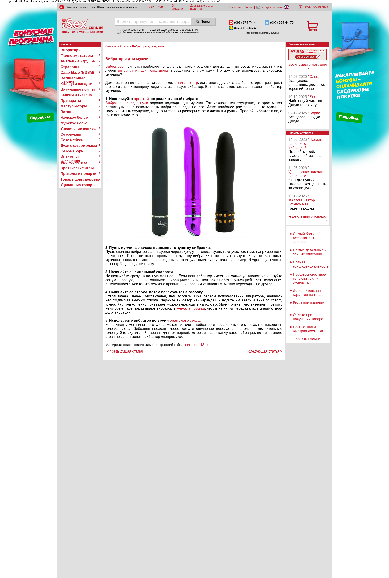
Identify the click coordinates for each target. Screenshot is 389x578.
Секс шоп (111, 46)
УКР (151, 7)
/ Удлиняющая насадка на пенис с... (306, 172)
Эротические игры (77, 168)
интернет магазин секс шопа (143, 70)
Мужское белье (74, 123)
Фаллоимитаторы (77, 56)
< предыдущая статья (125, 351)
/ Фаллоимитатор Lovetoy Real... (301, 200)
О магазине (178, 7)
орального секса (185, 320)
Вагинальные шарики (73, 78)
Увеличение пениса (78, 129)
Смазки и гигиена (76, 95)
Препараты (71, 101)
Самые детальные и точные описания (310, 252)
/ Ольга (313, 76)
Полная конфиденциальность (311, 264)
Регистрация (320, 7)
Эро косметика (74, 162)
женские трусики (191, 308)
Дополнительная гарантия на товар (308, 293)
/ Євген (314, 97)
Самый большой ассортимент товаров (307, 238)
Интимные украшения (70, 157)
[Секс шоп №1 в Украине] (82, 25)
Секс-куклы (71, 134)
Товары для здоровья (80, 179)
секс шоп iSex (196, 345)
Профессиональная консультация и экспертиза (309, 278)
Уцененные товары (78, 185)
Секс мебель (72, 140)
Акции (249, 7)
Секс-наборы (72, 151)
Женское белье (74, 117)
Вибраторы (71, 50)
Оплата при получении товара (308, 317)
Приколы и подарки (78, 174)
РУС (160, 7)
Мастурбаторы (74, 106)
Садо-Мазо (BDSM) (77, 72)
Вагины (68, 112)
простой (141, 99)
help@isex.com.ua (272, 7)
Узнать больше (308, 339)
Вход (306, 7)
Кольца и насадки (77, 84)
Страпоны (70, 67)
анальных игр (186, 83)
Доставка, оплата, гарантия (201, 7)
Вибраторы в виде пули (126, 103)
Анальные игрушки (78, 61)
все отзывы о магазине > (307, 66)
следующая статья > (265, 351)
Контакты (235, 7)
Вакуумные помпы (78, 89)
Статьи (124, 46)
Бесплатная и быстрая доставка (308, 329)
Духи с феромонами (79, 145)
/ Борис (314, 113)
